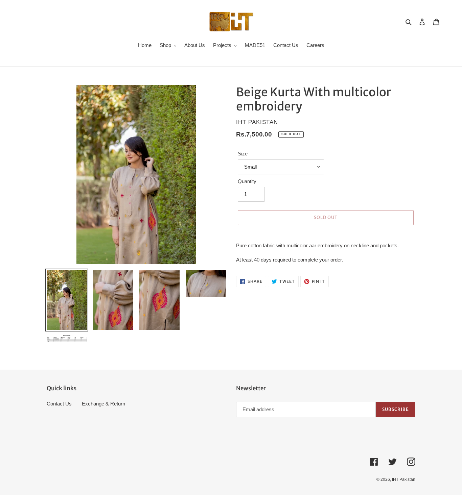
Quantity (247, 181)
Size (243, 153)
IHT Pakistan (403, 479)
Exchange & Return (103, 403)
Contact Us (59, 403)
